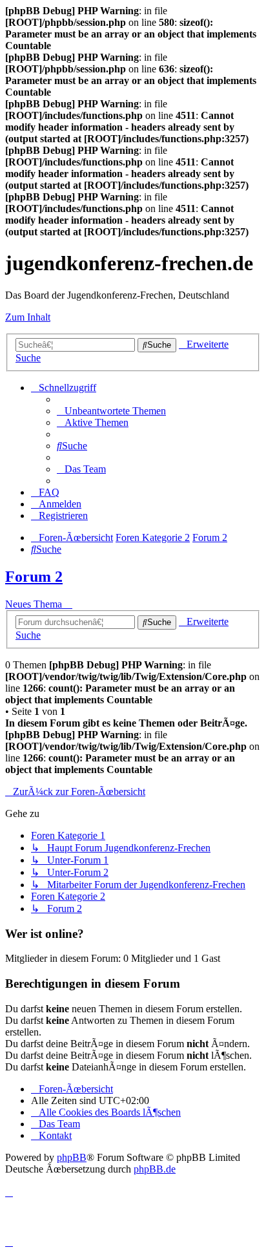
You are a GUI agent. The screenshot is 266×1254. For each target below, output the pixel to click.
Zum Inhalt (27, 317)
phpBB (72, 1157)
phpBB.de (155, 1169)
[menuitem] (111, 410)
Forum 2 (34, 576)
